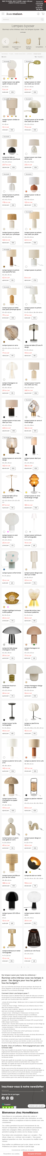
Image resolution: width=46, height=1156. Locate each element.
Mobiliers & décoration (20, 53)
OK (42, 1090)
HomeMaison (5, 53)
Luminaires (29, 53)
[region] (23, 44)
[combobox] (41, 57)
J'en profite (23, 3)
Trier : (36, 56)
